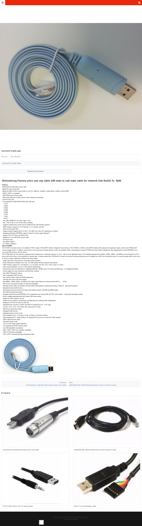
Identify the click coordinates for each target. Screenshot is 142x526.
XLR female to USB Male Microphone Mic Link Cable (46, 385)
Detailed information (35, 171)
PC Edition (67, 519)
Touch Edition (74, 519)
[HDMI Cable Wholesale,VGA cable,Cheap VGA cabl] (2, 2)
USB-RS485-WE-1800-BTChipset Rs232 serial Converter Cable (92, 385)
